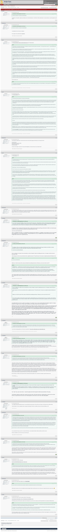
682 (15, 7)
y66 (2, 40)
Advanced (57, 4)
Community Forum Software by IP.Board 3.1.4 (52, 530)
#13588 (56, 218)
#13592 (56, 335)
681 (13, 7)
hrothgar (3, 401)
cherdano (4, 320)
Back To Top (2, 530)
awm (3, 353)
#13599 (56, 478)
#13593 (56, 353)
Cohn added (16, 129)
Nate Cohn (13, 126)
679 (10, 7)
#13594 (56, 380)
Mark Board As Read (14, 530)
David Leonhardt (15, 94)
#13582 (56, 23)
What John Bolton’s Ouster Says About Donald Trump (20, 42)
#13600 (56, 494)
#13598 (56, 457)
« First (6, 7)
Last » (18, 7)
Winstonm (4, 23)
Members (5, 4)
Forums (2, 4)
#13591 (56, 320)
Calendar (8, 4)
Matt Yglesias (15, 155)
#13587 (56, 207)
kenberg (3, 218)
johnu (3, 457)
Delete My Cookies (9, 530)
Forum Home (5, 530)
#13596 (56, 412)
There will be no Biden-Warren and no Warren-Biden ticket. (37, 329)
